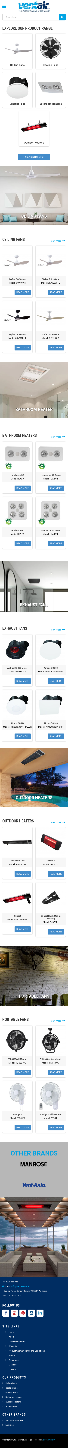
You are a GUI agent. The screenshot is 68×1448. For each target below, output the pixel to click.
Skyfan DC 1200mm (50, 334)
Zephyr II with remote (50, 1114)
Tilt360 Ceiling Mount (50, 1059)
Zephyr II (17, 1114)
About (11, 1337)
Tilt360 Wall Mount (17, 1059)
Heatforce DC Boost (51, 475)
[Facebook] (5, 1313)
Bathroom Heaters (14, 1397)
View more (56, 241)
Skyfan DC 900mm (17, 279)
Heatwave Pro (17, 860)
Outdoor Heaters (13, 1402)
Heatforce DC (17, 475)
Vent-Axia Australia (14, 1420)
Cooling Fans (12, 1388)
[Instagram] (31, 1313)
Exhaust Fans (12, 1392)
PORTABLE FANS (34, 996)
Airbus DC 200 (51, 668)
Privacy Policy (49, 1440)
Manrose (10, 1425)
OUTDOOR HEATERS (34, 797)
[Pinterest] (22, 1313)
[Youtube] (14, 1313)
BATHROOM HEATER (34, 409)
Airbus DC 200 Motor (17, 668)
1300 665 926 (12, 1282)
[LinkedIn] (40, 1313)
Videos (12, 1355)
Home (11, 1332)
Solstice (51, 860)
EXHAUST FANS (34, 605)
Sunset (17, 916)
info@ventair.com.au (20, 1286)
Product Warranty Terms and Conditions (27, 1351)
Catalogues (14, 1360)
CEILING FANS (34, 216)
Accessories (11, 1406)
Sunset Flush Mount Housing (50, 917)
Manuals (12, 1365)
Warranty (13, 1346)
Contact (12, 1369)
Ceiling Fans (11, 1383)
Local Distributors (17, 1341)
